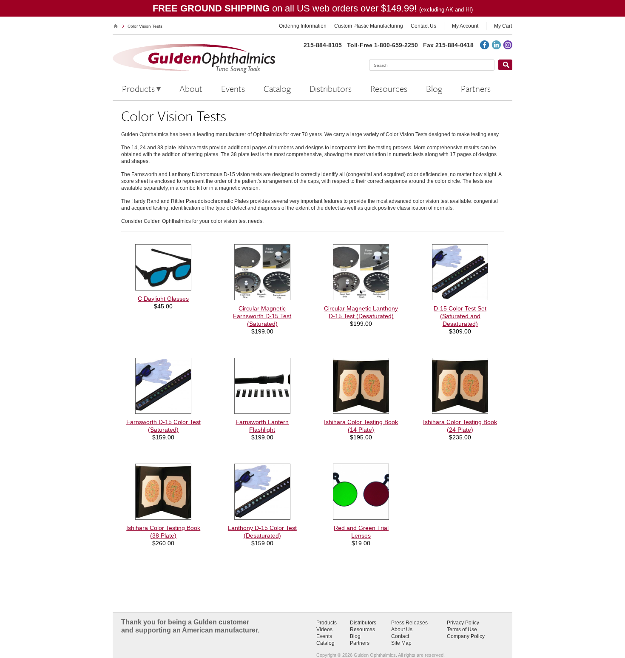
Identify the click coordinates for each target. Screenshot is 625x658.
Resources (362, 629)
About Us (401, 629)
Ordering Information (303, 26)
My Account (465, 26)
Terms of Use (462, 629)
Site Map (401, 643)
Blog (355, 636)
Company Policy (466, 636)
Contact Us (423, 26)
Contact (400, 636)
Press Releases (409, 623)
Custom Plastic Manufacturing (368, 26)
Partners (359, 643)
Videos (324, 629)
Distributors (363, 623)
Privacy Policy (463, 623)
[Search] (505, 65)
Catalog (325, 643)
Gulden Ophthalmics (116, 26)
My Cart (503, 26)
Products (326, 623)
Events (324, 636)
